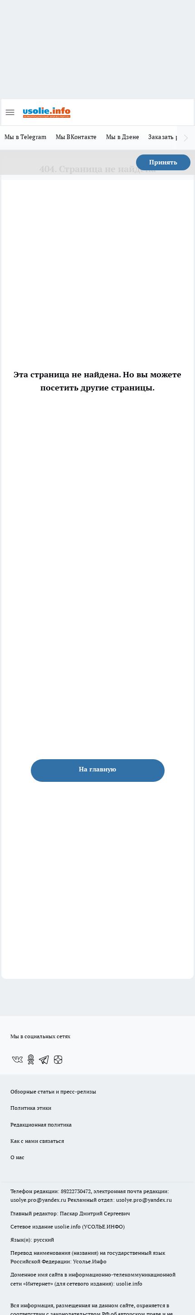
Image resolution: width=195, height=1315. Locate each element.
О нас (17, 1157)
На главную (97, 769)
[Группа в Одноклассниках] (31, 1059)
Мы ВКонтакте (76, 137)
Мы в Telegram (26, 137)
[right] (186, 137)
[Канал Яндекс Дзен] (58, 1059)
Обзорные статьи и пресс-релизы (53, 1091)
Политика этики (30, 1107)
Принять (163, 162)
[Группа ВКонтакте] (17, 1059)
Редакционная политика (41, 1124)
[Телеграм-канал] (44, 1059)
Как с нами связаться (37, 1140)
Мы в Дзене (123, 137)
